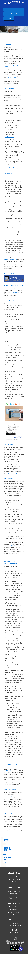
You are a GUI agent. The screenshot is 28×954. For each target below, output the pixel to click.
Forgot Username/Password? (12, 22)
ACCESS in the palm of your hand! (13, 285)
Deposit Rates (14, 907)
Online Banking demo (15, 168)
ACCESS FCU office (12, 77)
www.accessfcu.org (16, 292)
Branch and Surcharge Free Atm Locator (14, 925)
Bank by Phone (8, 451)
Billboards (14, 930)
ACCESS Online (8, 771)
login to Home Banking (10, 259)
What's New (14, 932)
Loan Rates (14, 909)
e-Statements (9, 137)
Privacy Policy (14, 877)
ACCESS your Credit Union (11, 53)
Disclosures (14, 873)
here (17, 538)
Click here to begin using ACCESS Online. (13, 65)
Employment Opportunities (14, 897)
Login (9, 18)
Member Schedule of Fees (14, 913)
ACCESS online (14, 545)
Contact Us (14, 887)
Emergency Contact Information (14, 892)
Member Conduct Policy (14, 880)
